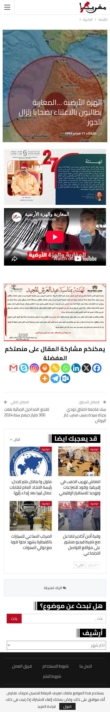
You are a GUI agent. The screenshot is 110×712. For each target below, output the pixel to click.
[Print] (44, 368)
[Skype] (24, 368)
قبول (67, 706)
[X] (86, 368)
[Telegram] (55, 378)
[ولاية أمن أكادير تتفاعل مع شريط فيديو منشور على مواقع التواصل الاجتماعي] (79, 516)
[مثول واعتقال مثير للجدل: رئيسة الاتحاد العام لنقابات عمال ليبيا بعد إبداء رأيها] (31, 461)
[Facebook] (96, 368)
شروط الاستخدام (55, 666)
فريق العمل (22, 666)
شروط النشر (52, 676)
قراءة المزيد (46, 706)
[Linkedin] (76, 368)
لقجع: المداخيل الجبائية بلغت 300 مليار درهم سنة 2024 (26, 412)
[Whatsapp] (65, 368)
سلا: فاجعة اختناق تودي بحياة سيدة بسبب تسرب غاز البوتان (85, 414)
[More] (44, 378)
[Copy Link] (55, 368)
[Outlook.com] (65, 378)
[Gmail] (13, 368)
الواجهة (95, 449)
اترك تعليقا (53, 588)
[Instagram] (34, 368)
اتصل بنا (85, 666)
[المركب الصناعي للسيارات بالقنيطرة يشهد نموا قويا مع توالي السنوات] (31, 516)
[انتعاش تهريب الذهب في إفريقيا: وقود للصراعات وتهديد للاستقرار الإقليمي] (79, 461)
